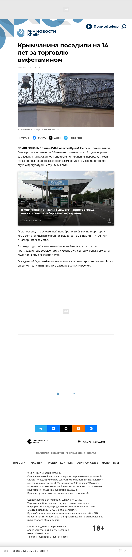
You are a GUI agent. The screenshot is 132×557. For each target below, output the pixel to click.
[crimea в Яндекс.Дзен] (66, 428)
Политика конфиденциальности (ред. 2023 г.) (52, 490)
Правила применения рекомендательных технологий (58, 493)
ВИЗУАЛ (91, 453)
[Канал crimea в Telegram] (41, 428)
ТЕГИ (116, 463)
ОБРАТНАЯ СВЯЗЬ (87, 463)
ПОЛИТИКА (42, 453)
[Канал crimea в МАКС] (91, 428)
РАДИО (52, 463)
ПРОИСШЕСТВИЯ (75, 453)
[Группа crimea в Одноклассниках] (78, 428)
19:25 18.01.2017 (25, 67)
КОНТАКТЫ (67, 463)
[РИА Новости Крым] (36, 33)
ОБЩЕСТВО (57, 453)
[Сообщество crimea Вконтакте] (53, 428)
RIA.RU (105, 463)
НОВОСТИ (19, 463)
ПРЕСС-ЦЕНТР (37, 463)
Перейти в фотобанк (51, 130)
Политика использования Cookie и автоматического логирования (65, 487)
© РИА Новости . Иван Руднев (30, 130)
